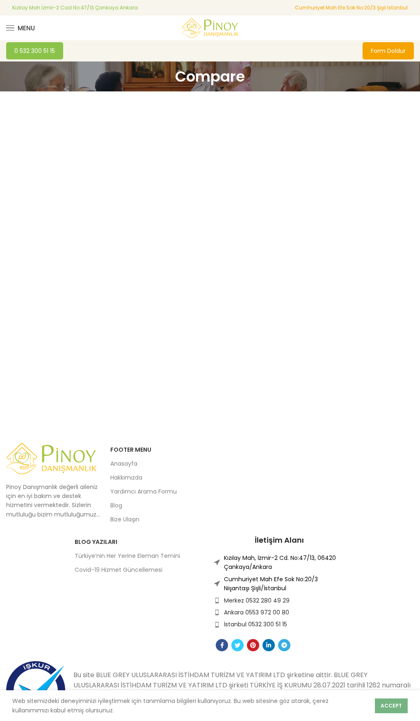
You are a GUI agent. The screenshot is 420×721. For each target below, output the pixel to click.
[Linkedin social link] (268, 645)
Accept (391, 705)
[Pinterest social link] (253, 645)
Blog (116, 505)
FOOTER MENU (130, 450)
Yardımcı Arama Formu (143, 491)
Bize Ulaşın (124, 519)
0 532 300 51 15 (34, 51)
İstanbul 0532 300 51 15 (255, 624)
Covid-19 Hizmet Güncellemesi (118, 570)
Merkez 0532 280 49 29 (257, 600)
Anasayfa (123, 463)
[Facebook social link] (222, 645)
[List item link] (279, 562)
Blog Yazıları (96, 542)
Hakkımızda (126, 477)
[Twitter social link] (237, 645)
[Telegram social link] (284, 645)
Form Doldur (388, 51)
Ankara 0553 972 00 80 (256, 612)
